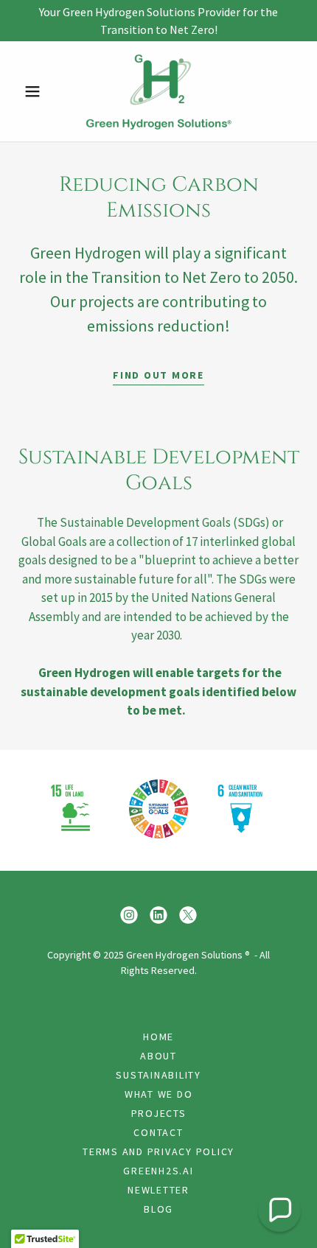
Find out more (158, 375)
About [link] (158, 1055)
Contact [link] (158, 1132)
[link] (158, 91)
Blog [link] (158, 1209)
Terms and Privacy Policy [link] (158, 1151)
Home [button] (158, 1036)
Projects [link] (159, 1113)
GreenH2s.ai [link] (158, 1170)
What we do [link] (159, 1094)
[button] (39, 91)
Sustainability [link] (158, 1075)
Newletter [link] (158, 1189)
